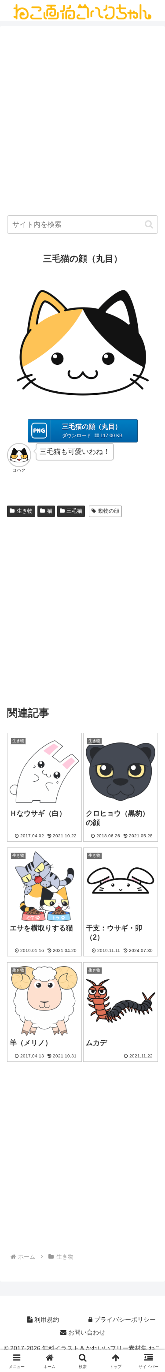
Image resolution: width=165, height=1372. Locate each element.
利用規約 (46, 1319)
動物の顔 (108, 511)
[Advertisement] (82, 123)
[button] (149, 224)
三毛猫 (74, 511)
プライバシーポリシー (124, 1319)
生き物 (25, 511)
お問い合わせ (85, 1332)
